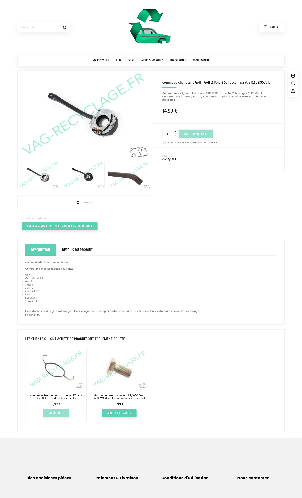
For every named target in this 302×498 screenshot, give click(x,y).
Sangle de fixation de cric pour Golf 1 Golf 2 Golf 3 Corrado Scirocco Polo (56, 397)
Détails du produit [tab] (77, 250)
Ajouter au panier (196, 134)
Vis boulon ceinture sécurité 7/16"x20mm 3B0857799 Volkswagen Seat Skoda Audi (119, 397)
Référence (168, 156)
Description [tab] (40, 250)
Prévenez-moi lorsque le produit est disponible (59, 226)
